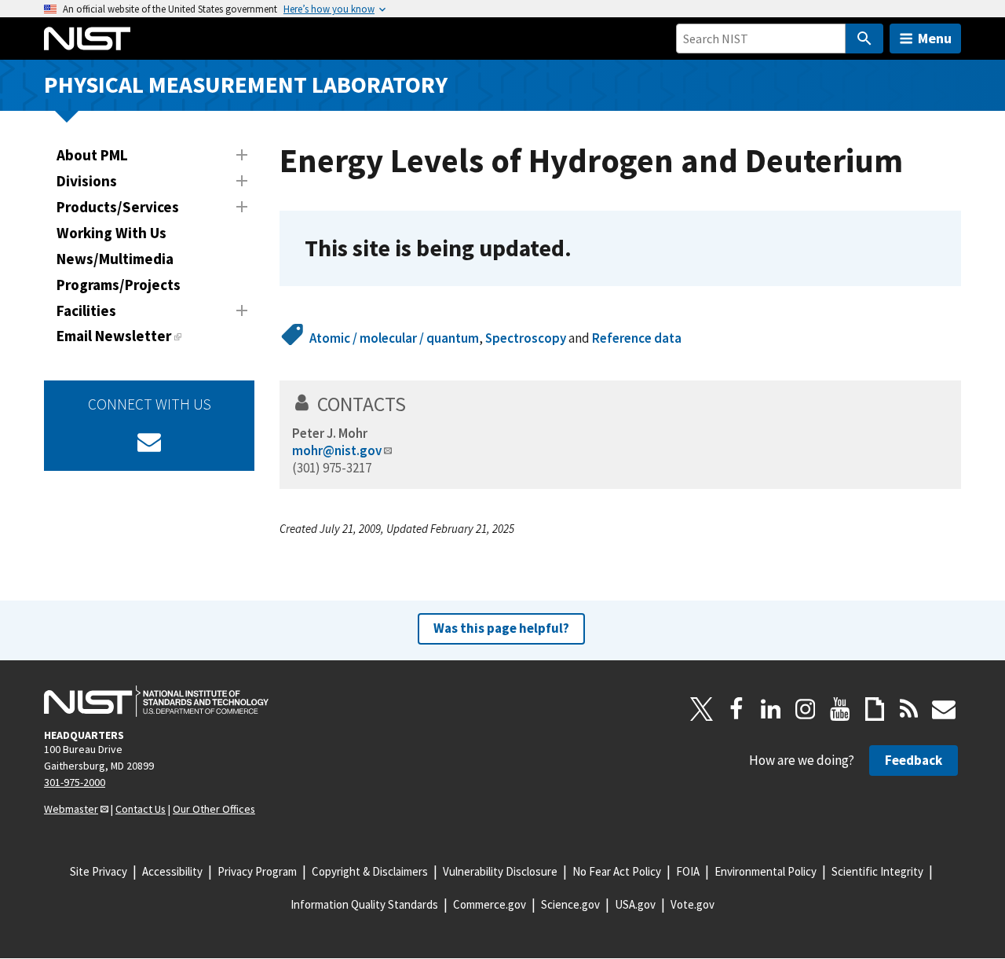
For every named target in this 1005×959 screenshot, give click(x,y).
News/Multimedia (115, 258)
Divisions (87, 180)
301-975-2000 (74, 782)
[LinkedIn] (771, 709)
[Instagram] (805, 709)
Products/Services (118, 206)
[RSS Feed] (909, 709)
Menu (935, 38)
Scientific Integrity (877, 871)
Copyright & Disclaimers (370, 871)
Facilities (86, 310)
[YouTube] (840, 709)
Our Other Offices (214, 809)
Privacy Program (257, 871)
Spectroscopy (525, 338)
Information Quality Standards (364, 904)
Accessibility (172, 871)
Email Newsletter (114, 335)
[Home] (87, 38)
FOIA (688, 871)
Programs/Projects (119, 284)
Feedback (913, 760)
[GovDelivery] (149, 441)
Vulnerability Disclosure (500, 871)
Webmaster (71, 809)
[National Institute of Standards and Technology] (156, 701)
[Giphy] (874, 709)
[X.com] (702, 709)
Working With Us (111, 232)
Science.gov (570, 904)
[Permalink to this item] (584, 249)
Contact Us (140, 809)
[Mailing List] (943, 709)
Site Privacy (98, 871)
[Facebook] (736, 709)
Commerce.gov (489, 904)
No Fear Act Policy (616, 871)
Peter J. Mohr (329, 433)
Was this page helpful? (501, 628)
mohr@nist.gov (337, 450)
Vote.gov (692, 904)
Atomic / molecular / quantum (394, 338)
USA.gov (635, 904)
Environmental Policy (765, 871)
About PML (92, 154)
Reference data (637, 338)
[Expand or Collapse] (241, 154)
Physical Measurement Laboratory (246, 84)
